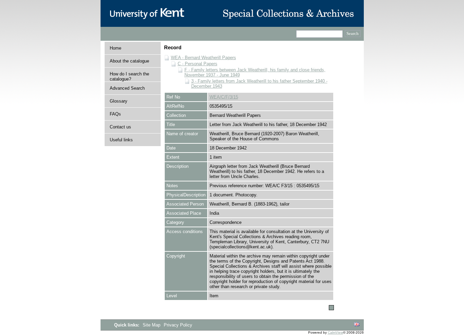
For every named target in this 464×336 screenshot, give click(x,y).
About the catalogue (129, 61)
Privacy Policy (178, 325)
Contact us (120, 126)
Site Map (152, 325)
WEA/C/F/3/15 (224, 97)
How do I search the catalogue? (129, 76)
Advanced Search (127, 88)
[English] (356, 324)
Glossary (118, 101)
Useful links (121, 139)
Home (115, 48)
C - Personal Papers (197, 63)
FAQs (115, 114)
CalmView (335, 332)
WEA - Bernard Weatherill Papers (203, 57)
